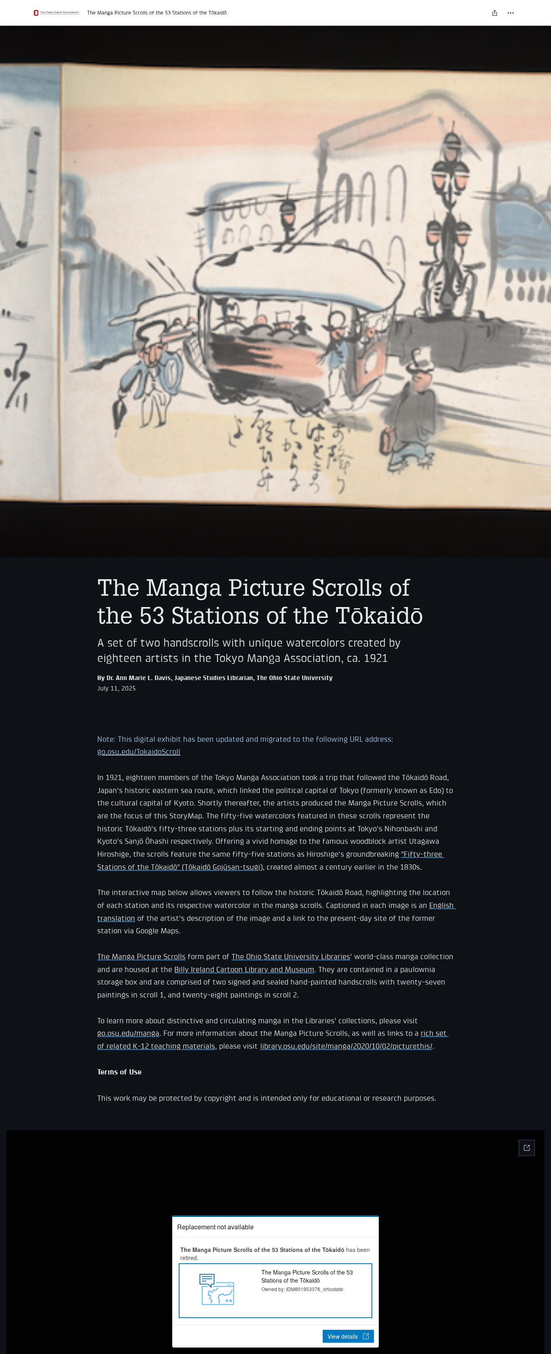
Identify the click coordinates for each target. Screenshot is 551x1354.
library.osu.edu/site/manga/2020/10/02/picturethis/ (346, 1046)
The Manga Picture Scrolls (141, 956)
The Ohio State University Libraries (291, 956)
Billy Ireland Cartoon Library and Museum (244, 969)
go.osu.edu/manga (128, 1033)
